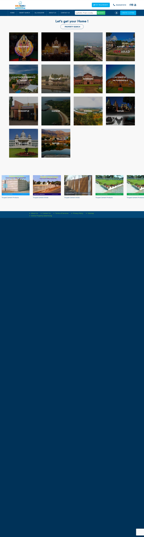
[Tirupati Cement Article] (47, 185)
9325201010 (121, 5)
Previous (5, 186)
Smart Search (24, 13)
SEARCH (102, 13)
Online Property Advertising (41, 216)
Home (12, 13)
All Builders (39, 13)
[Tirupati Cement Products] (16, 185)
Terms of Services (61, 213)
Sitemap (90, 213)
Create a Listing (128, 13)
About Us (52, 13)
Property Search (72, 27)
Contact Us (65, 13)
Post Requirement (101, 5)
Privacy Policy (77, 213)
